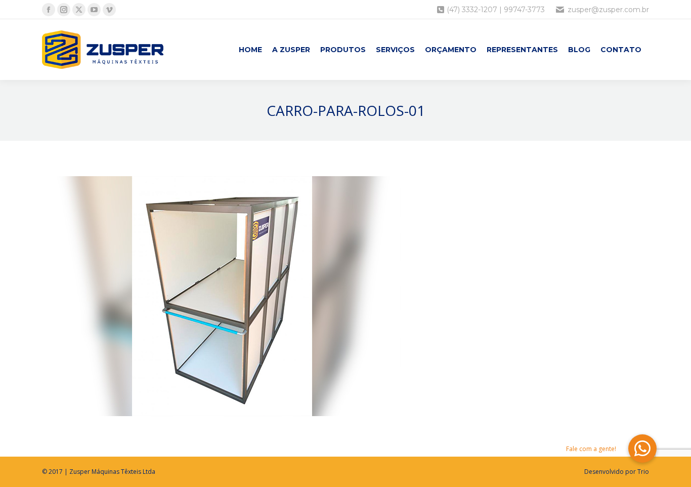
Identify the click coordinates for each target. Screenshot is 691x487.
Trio (643, 471)
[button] (642, 448)
